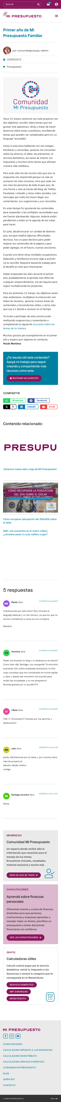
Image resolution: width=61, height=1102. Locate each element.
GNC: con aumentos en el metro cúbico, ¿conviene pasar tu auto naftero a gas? (25, 532)
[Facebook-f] (5, 1036)
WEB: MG (54, 1099)
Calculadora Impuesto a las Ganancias (27, 1050)
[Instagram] (11, 1036)
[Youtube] (18, 1036)
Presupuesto (14, 66)
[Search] (39, 4)
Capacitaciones (12, 1044)
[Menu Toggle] (56, 15)
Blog (6, 1073)
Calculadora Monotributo (20, 1055)
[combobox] (20, 4)
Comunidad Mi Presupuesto (19, 1067)
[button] (14, 400)
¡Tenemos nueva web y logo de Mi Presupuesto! (30, 469)
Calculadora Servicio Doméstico (23, 1061)
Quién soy (9, 1079)
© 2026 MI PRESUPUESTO (13, 1099)
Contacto (9, 1085)
